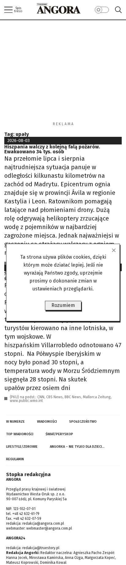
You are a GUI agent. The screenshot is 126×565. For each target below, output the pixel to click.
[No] (113, 250)
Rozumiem (63, 305)
